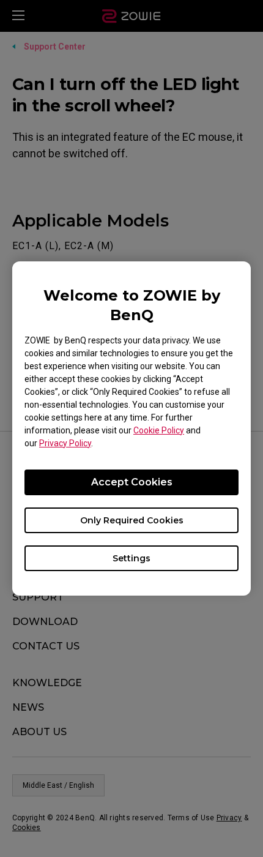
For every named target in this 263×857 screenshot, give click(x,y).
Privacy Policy (65, 443)
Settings (131, 558)
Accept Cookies (131, 482)
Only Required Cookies (131, 520)
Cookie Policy (158, 430)
